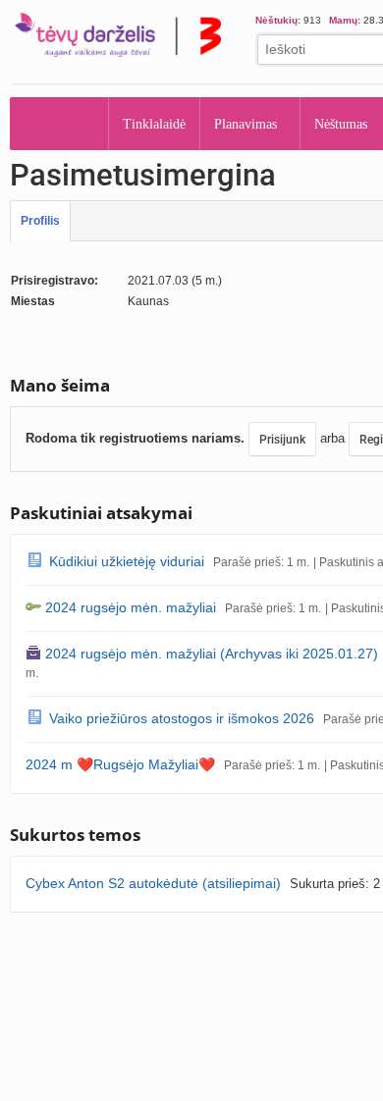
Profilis (40, 221)
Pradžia (59, 123)
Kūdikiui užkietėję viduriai (126, 561)
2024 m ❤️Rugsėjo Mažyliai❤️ (120, 764)
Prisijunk (282, 439)
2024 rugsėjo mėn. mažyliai (130, 607)
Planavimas (252, 123)
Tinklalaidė (155, 123)
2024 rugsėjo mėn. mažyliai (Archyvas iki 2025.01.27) (211, 653)
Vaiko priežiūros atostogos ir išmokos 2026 (181, 718)
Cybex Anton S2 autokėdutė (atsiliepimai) (153, 883)
